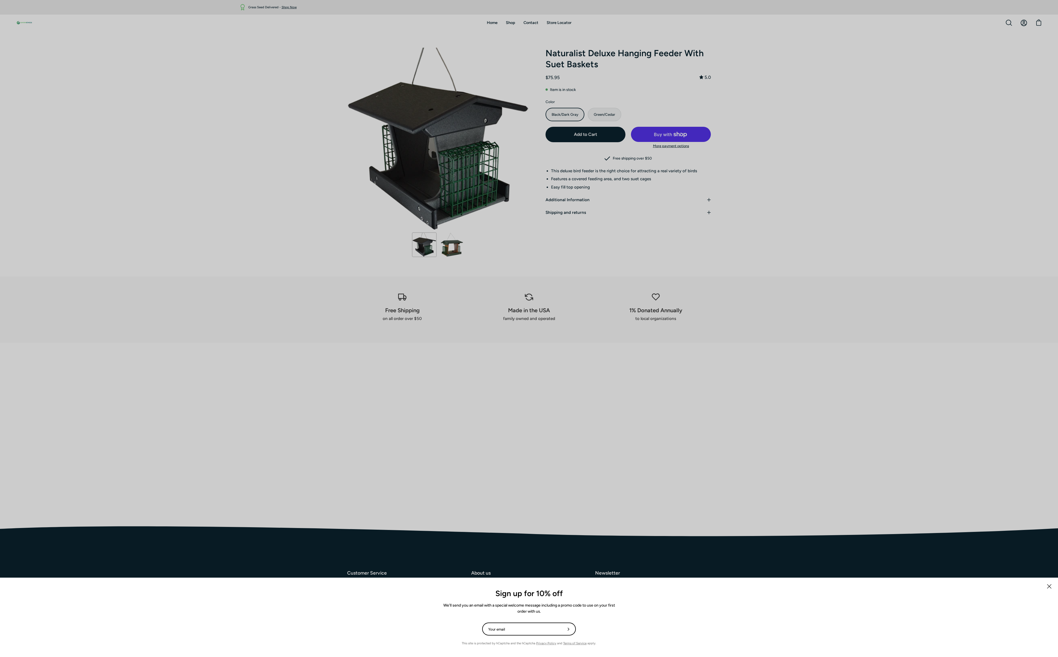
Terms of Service (575, 643)
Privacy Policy (546, 643)
